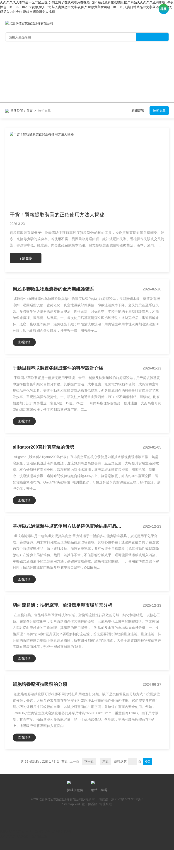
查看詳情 (24, 342)
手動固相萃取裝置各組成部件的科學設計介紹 (58, 368)
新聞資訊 (137, 110)
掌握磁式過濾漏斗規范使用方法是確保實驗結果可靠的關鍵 (68, 526)
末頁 (105, 761)
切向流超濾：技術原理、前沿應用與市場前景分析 (62, 605)
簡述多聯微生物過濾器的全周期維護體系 (53, 289)
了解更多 (25, 258)
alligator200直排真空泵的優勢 (43, 447)
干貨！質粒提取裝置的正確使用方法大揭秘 (57, 214)
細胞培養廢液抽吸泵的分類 (40, 684)
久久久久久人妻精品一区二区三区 (24, 836)
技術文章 (159, 110)
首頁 (29, 110)
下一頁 (89, 761)
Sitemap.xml (71, 804)
